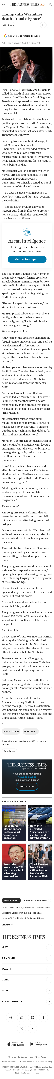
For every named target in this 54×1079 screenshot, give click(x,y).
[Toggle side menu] (3, 4)
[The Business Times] (24, 4)
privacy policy (40, 1057)
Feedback (9, 751)
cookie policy (26, 1062)
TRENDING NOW (13, 801)
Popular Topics (11, 900)
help (31, 1057)
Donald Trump (11, 731)
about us (12, 1057)
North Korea (30, 731)
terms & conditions (10, 1062)
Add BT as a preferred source (24, 35)
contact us (22, 1057)
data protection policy (42, 1062)
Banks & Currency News (35, 900)
